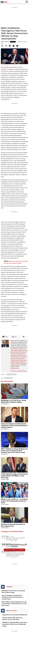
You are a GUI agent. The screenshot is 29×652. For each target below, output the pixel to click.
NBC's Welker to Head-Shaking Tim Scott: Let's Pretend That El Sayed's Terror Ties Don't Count (14, 450)
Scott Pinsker (5, 504)
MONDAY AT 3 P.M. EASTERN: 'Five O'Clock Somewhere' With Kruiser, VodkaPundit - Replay (14, 624)
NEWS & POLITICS (11, 374)
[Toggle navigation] (26, 1)
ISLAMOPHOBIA (8, 378)
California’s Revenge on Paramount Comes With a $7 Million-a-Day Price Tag (14, 475)
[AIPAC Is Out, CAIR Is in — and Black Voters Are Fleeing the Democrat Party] (14, 490)
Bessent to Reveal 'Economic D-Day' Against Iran (13, 525)
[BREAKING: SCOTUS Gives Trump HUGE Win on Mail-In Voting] (14, 391)
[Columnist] (5, 343)
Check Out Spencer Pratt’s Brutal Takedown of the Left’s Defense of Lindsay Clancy (14, 425)
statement (4, 69)
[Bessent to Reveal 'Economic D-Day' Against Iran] (14, 515)
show (7, 192)
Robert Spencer (5, 41)
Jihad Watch (13, 342)
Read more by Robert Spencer (19, 371)
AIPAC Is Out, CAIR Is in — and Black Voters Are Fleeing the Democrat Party (14, 501)
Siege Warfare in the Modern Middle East (14, 614)
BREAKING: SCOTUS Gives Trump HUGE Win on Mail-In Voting (13, 401)
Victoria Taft (4, 454)
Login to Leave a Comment (14, 550)
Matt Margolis (5, 404)
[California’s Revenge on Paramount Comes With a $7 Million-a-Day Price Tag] (14, 465)
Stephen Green (5, 479)
